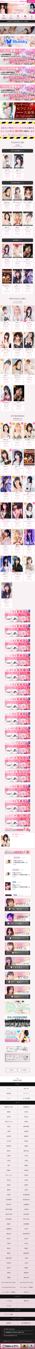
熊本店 (8, 1268)
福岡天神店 (9, 1258)
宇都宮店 (26, 1170)
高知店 (8, 1253)
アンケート (26, 1093)
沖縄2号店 (26, 1277)
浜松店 (26, 1190)
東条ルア (17, 519)
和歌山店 (8, 1233)
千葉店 (26, 1160)
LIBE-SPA (26, 1292)
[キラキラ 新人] (5, 430)
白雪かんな (5, 349)
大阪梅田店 (26, 1204)
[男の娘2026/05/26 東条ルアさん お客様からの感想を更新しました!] (18, 891)
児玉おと (17, 322)
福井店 (8, 1185)
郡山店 (26, 1116)
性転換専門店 (26, 1233)
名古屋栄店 (9, 1199)
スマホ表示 (24, 1070)
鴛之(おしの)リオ (6, 519)
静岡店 (8, 1190)
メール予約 (9, 1301)
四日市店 (8, 1204)
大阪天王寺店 (8, 1214)
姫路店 (8, 1224)
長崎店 (26, 1268)
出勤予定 (8, 1093)
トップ (8, 1088)
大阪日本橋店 (8, 1209)
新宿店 (26, 1121)
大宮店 (8, 1160)
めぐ (17, 259)
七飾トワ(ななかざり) (17, 202)
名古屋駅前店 (26, 1194)
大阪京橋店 (26, 1214)
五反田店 (8, 1136)
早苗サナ (28, 227)
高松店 (8, 1248)
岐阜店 (26, 1185)
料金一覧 (26, 1088)
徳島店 (26, 1248)
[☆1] (5, 313)
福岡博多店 (26, 1253)
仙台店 (8, 1116)
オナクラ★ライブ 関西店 (8, 1292)
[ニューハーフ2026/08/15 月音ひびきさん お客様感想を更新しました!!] (18, 866)
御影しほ (6, 466)
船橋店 (26, 1165)
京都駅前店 (9, 1229)
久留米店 (8, 1263)
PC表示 (11, 1070)
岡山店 (8, 1238)
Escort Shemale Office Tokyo (26, 1282)
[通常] (29, 457)
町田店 (26, 1141)
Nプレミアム (8, 1175)
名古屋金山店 (26, 1199)
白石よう (17, 285)
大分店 (26, 1263)
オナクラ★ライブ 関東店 (26, 1287)
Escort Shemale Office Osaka (8, 1287)
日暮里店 (26, 1131)
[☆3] (29, 366)
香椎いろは (18, 170)
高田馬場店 (26, 1126)
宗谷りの (29, 519)
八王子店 (8, 1141)
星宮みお (28, 285)
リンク (8, 1098)
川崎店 (8, 1155)
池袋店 (26, 1146)
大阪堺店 (26, 1209)
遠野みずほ (7, 227)
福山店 (26, 1238)
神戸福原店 (9, 1219)
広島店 (8, 1243)
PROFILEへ (7, 176)
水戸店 (26, 1155)
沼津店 (8, 1194)
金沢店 (26, 1180)
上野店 (8, 1131)
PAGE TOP (17, 1080)
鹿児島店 (26, 1272)
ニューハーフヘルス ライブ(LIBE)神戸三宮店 (17, 1341)
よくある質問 (26, 1098)
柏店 (9, 1165)
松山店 (26, 1243)
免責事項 (8, 1323)
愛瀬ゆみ (17, 227)
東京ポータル (8, 1121)
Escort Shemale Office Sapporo (8, 1282)
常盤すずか (5, 572)
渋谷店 (8, 1126)
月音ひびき (7, 170)
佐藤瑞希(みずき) (17, 572)
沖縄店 (8, 1277)
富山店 (8, 1180)
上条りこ (6, 546)
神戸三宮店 (26, 1219)
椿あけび (28, 259)
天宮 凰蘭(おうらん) (29, 439)
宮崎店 (8, 1272)
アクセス (8, 1305)
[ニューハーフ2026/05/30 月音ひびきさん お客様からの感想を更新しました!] (18, 878)
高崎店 (8, 1170)
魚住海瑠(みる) (6, 402)
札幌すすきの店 (9, 1107)
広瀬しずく (29, 493)
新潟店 (26, 1175)
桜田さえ (29, 546)
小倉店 (26, 1258)
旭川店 (26, 1112)
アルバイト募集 (9, 1314)
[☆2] (5, 366)
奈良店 (26, 1229)
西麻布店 (26, 1136)
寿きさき (7, 259)
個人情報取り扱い (26, 1323)
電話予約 (26, 1301)
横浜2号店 (26, 1151)
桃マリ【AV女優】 (28, 202)
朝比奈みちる (7, 202)
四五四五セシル (29, 349)
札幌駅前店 (26, 1107)
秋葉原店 (8, 1146)
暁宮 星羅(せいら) (17, 439)
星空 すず (17, 493)
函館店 (8, 1112)
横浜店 (8, 1151)
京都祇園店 (26, 1224)
